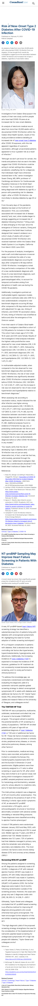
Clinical (4, 531)
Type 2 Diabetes (13, 531)
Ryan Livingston (7, 569)
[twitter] (7, 42)
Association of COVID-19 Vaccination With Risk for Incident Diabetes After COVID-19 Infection (20, 479)
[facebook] (3, 42)
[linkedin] (11, 42)
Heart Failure (20, 980)
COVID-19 (22, 531)
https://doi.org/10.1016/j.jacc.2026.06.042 (18, 959)
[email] (20, 42)
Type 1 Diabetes (31, 980)
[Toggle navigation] (3, 3)
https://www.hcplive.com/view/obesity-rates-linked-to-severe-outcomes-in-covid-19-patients (20, 506)
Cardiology (11, 980)
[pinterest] (16, 42)
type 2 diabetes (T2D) (20, 659)
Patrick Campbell (7, 38)
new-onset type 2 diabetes (25, 140)
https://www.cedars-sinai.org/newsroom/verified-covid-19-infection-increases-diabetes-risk (18, 494)
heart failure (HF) (29, 626)
